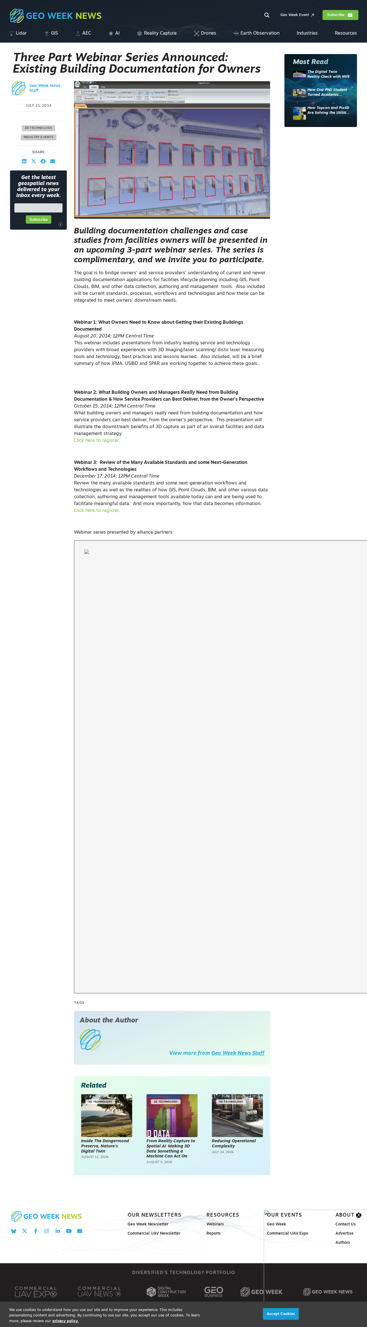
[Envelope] (80, 1231)
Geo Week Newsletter (148, 1224)
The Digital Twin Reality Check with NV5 (328, 74)
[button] (24, 161)
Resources (222, 1215)
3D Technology (38, 128)
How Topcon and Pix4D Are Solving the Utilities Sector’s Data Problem (328, 111)
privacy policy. (65, 1321)
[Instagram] (47, 1231)
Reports (213, 1233)
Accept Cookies (281, 1314)
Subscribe (39, 219)
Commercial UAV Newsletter (154, 1233)
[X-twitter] (24, 1231)
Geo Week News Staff (237, 1053)
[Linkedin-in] (58, 1231)
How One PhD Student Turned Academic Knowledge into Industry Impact (327, 93)
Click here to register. (97, 440)
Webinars (215, 1224)
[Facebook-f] (36, 1231)
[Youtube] (69, 1231)
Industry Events (39, 137)
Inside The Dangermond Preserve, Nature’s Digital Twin (105, 1146)
